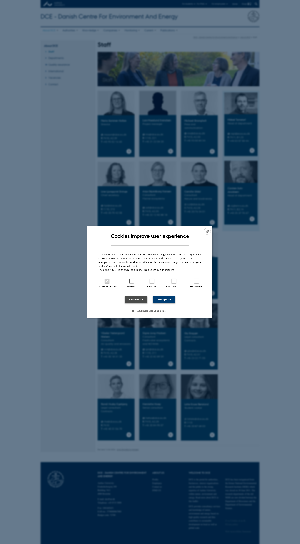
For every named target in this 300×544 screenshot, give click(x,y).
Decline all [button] (136, 299)
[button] (150, 311)
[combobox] (207, 231)
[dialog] (150, 272)
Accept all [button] (164, 299)
